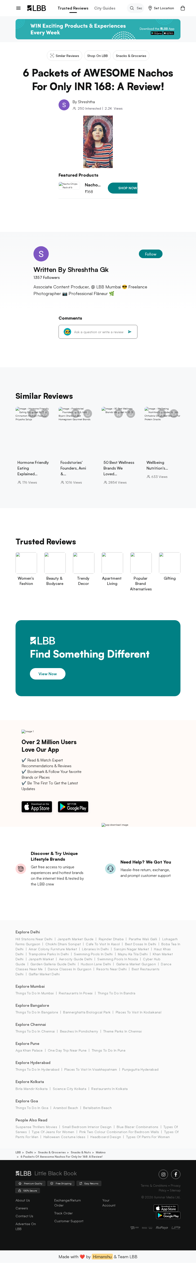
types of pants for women (148, 1137)
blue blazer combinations (137, 1127)
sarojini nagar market (131, 949)
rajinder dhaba (111, 939)
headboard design (105, 1137)
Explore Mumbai (30, 986)
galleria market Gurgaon (136, 964)
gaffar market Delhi (44, 974)
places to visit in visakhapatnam (90, 1069)
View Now (47, 673)
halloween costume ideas (64, 1137)
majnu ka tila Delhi (133, 954)
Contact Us (24, 1216)
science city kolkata (69, 1089)
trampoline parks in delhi (49, 954)
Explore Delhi (28, 932)
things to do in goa (32, 1108)
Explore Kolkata (30, 1081)
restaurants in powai (76, 993)
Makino (101, 1152)
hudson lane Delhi (96, 964)
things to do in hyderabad (37, 1069)
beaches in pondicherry (79, 1031)
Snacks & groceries (52, 1152)
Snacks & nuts (81, 1152)
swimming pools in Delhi (93, 954)
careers (22, 1208)
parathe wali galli (143, 939)
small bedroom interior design (86, 1127)
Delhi (29, 1152)
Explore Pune (27, 1043)
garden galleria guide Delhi (53, 964)
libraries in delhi (95, 949)
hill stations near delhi (34, 939)
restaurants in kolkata (109, 1089)
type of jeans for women (53, 1132)
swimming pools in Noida (117, 959)
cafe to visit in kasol (103, 944)
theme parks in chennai (122, 1031)
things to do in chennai (35, 1031)
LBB (18, 1152)
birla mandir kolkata (32, 1089)
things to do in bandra (116, 993)
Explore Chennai (31, 1024)
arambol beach (65, 1108)
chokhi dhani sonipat (63, 944)
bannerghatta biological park (86, 1012)
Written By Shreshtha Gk (71, 269)
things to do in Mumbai (35, 993)
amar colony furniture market (53, 949)
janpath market (41, 959)
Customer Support (68, 1221)
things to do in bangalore (37, 1012)
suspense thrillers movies (36, 1127)
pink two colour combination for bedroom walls (119, 1132)
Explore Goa (27, 1101)
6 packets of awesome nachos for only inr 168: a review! (62, 1156)
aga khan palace (29, 1050)
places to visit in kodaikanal (138, 1012)
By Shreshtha (83, 101)
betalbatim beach (97, 1108)
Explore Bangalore (32, 1005)
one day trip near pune (67, 1050)
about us (23, 1200)
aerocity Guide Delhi (75, 959)
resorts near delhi (111, 969)
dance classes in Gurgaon (69, 969)
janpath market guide (75, 939)
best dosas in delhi (140, 944)
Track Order (63, 1213)
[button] (161, 8)
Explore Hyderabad (33, 1062)
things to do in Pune (108, 1050)
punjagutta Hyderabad (140, 1069)
